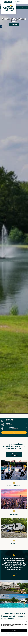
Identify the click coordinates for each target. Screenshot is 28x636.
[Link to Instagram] (22, 1)
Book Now (14, 24)
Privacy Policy (21, 633)
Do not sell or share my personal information (11, 633)
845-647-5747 (17, 1)
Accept (14, 630)
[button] (26, 621)
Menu (25, 7)
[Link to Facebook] (21, 1)
